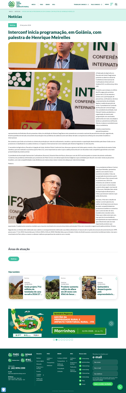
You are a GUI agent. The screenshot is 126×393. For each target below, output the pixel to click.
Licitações (60, 371)
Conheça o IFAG (73, 358)
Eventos (38, 371)
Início (11, 11)
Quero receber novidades (102, 384)
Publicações (73, 367)
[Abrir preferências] (3, 389)
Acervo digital (40, 361)
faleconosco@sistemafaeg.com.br (17, 373)
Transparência (50, 362)
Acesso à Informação (73, 370)
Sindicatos (49, 365)
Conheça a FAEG (49, 358)
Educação (39, 364)
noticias (17, 11)
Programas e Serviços (39, 367)
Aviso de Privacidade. (98, 380)
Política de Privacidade (60, 364)
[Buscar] (116, 4)
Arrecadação (60, 368)
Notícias (14, 259)
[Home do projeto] (18, 4)
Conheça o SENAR (62, 358)
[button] (111, 324)
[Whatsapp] (120, 387)
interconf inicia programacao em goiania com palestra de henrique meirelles (48, 11)
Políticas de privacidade (39, 379)
